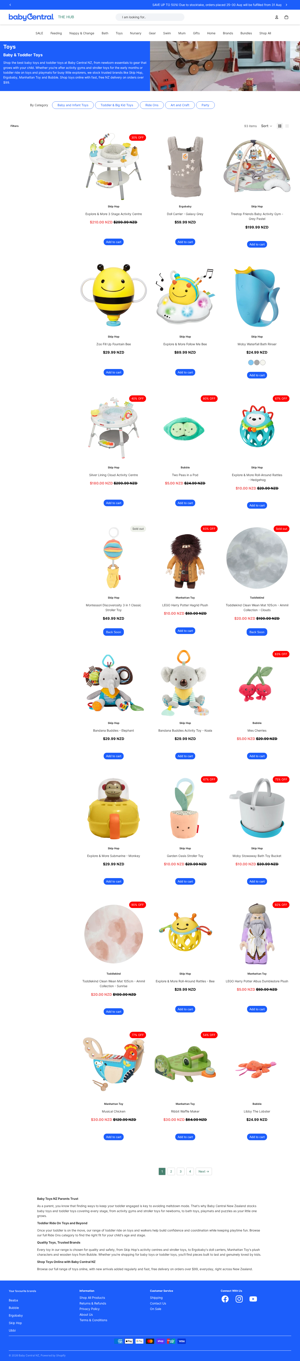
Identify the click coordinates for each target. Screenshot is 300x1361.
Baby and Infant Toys (73, 105)
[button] (266, 126)
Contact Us (158, 1303)
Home (211, 33)
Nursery (135, 33)
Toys (119, 33)
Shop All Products (92, 1297)
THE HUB (66, 17)
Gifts (196, 33)
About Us (86, 1314)
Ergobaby (16, 1315)
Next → (204, 1171)
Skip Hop (15, 1323)
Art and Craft (180, 105)
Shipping (156, 1297)
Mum (182, 33)
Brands (228, 33)
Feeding (56, 33)
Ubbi (12, 1330)
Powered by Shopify (53, 1355)
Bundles (246, 33)
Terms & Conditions (93, 1320)
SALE (39, 33)
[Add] (141, 194)
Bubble (14, 1308)
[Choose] (284, 324)
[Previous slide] (10, 5)
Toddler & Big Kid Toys (117, 105)
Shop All (265, 33)
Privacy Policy (90, 1309)
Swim (167, 33)
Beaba (13, 1300)
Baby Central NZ (29, 1355)
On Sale (155, 1309)
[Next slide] (286, 5)
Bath (105, 33)
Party (205, 105)
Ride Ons (151, 105)
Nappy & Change (81, 33)
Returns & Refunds (93, 1303)
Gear (152, 33)
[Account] (277, 17)
